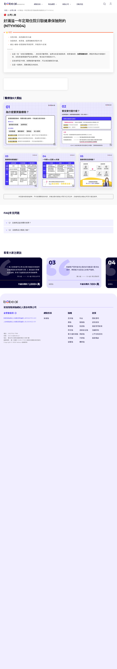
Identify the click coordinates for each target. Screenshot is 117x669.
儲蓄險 (70, 342)
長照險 (70, 338)
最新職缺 (95, 338)
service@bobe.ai (13, 336)
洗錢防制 (95, 330)
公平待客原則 (97, 334)
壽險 (69, 322)
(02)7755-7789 (13, 333)
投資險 (82, 326)
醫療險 (70, 326)
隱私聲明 (95, 318)
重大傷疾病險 (73, 334)
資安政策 (95, 322)
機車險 (82, 342)
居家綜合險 (84, 330)
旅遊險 (46, 318)
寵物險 (82, 322)
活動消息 (80, 4)
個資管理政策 (97, 326)
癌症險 (70, 330)
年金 (81, 318)
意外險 (70, 318)
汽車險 (82, 338)
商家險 (82, 334)
